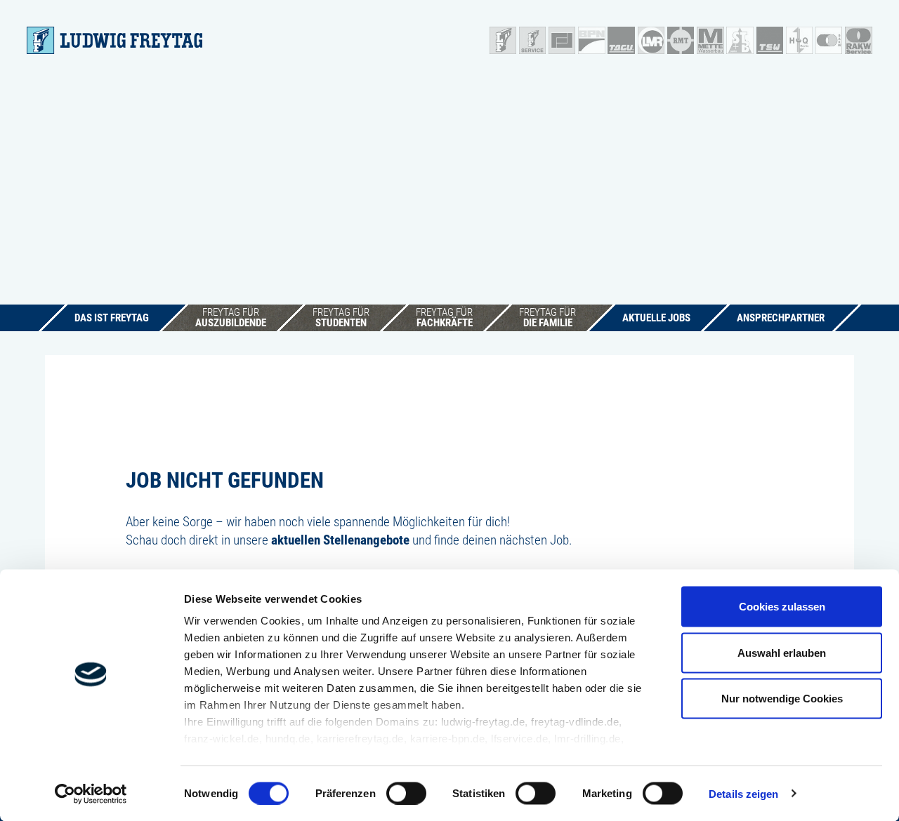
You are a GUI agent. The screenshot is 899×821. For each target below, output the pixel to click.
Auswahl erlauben (781, 652)
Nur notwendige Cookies (782, 699)
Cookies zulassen (782, 607)
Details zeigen (743, 793)
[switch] (406, 793)
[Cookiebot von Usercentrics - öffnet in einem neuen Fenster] (90, 793)
